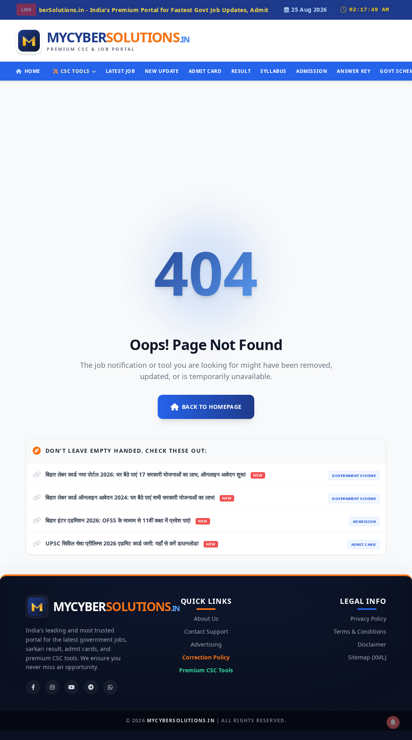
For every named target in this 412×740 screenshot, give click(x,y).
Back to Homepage (212, 406)
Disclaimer (372, 644)
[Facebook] (33, 687)
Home (32, 71)
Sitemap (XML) (367, 657)
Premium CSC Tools (206, 670)
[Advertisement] (206, 141)
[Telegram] (91, 687)
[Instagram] (52, 687)
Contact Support (206, 631)
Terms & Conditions (360, 631)
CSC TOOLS (75, 71)
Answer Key (353, 71)
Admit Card (205, 71)
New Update (162, 71)
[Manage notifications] (393, 722)
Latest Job (120, 71)
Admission (311, 71)
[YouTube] (71, 687)
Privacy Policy (368, 618)
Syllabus (273, 71)
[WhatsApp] (110, 687)
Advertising (206, 644)
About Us (206, 618)
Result (241, 71)
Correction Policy (206, 657)
